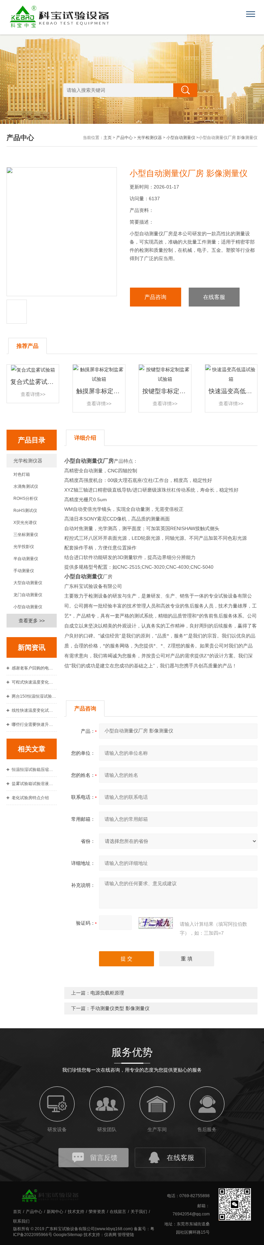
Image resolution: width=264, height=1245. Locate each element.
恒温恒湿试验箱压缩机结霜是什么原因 (34, 769)
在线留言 (118, 1211)
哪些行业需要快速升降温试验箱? (34, 724)
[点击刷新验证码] (156, 923)
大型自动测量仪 (27, 582)
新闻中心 (55, 1211)
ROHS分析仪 (25, 498)
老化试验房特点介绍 (30, 797)
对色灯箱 (21, 474)
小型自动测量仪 (180, 137)
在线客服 (214, 297)
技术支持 (76, 1211)
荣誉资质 (97, 1211)
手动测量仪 (23, 570)
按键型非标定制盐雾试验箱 (179, 391)
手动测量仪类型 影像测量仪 (120, 1008)
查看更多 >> (32, 620)
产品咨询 (155, 297)
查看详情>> (33, 394)
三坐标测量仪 (25, 534)
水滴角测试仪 (25, 486)
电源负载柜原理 (107, 993)
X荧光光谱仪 (25, 522)
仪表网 (110, 1234)
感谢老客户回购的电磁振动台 (34, 668)
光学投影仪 (23, 546)
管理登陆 (126, 1234)
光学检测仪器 (149, 137)
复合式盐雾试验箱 (35, 381)
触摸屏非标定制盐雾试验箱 (113, 391)
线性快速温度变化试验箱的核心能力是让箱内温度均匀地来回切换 (34, 710)
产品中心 (124, 137)
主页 (107, 137)
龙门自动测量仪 (27, 594)
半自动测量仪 (25, 558)
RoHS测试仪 (25, 510)
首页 (17, 1211)
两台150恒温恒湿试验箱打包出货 (34, 696)
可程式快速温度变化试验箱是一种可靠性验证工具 (34, 682)
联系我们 (21, 1221)
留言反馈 (104, 1157)
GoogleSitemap (67, 1234)
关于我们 (139, 1211)
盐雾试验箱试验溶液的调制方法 (34, 783)
